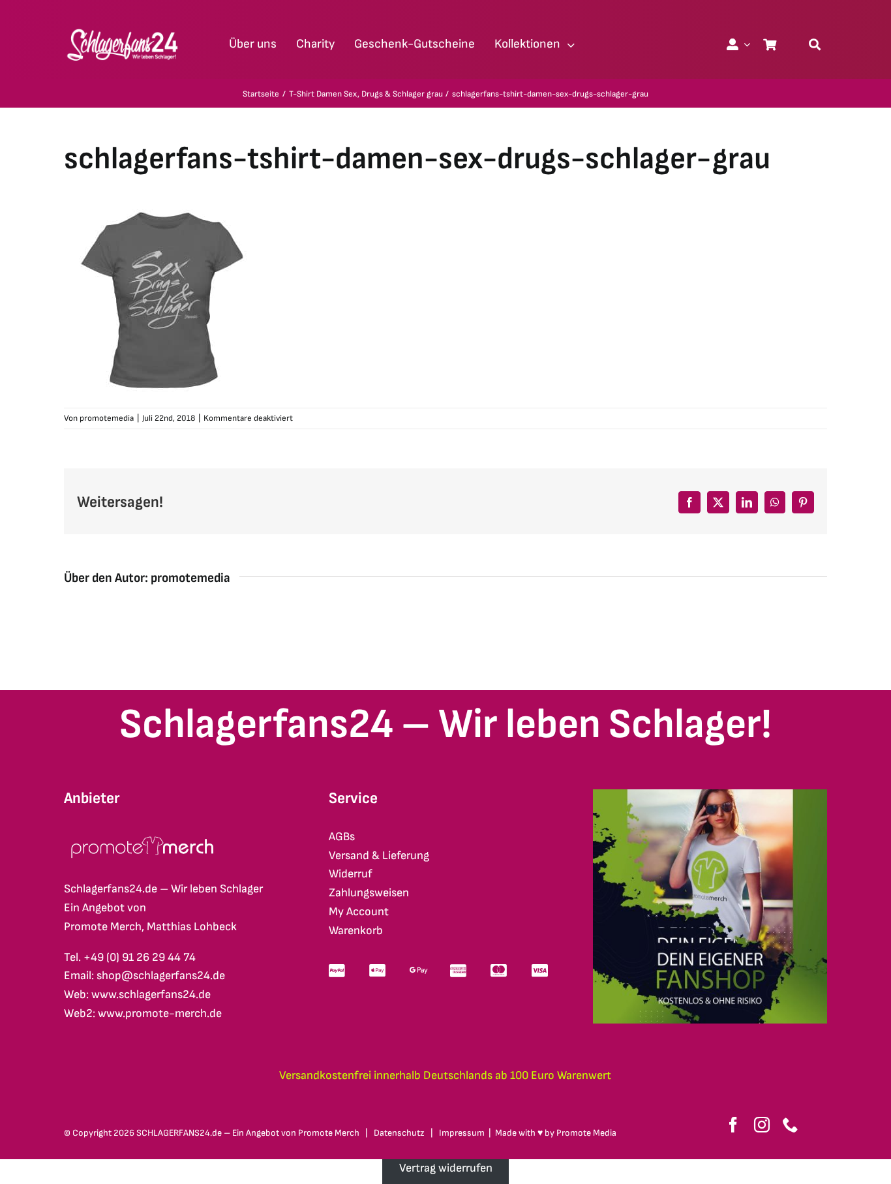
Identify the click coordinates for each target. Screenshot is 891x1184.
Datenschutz (399, 1132)
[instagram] (762, 1124)
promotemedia (107, 418)
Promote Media (586, 1132)
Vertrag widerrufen (445, 1168)
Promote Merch (328, 1132)
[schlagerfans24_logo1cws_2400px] (123, 27)
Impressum (462, 1132)
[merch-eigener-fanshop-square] (710, 795)
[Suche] (815, 44)
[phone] (790, 1124)
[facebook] (733, 1124)
